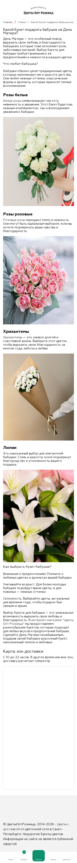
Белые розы (12, 100)
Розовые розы (14, 220)
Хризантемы (12, 337)
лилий (48, 457)
